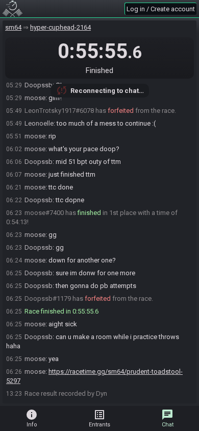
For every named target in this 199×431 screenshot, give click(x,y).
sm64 (13, 27)
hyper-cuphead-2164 (60, 27)
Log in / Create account (161, 9)
